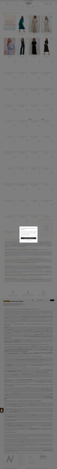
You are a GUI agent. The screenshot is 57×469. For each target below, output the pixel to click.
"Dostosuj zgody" (27, 234)
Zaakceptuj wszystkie (28, 238)
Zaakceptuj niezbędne (28, 240)
